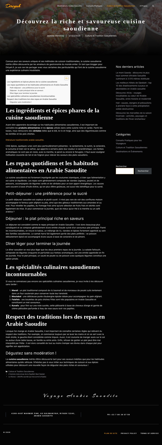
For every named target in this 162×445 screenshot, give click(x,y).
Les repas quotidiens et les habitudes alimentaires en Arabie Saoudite (37, 85)
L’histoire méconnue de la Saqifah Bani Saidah (26, 374)
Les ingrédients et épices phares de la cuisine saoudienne (32, 82)
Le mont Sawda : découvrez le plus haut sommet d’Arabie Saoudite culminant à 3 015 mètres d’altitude (132, 76)
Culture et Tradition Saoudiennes (121, 6)
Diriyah (13, 6)
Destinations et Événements (129, 151)
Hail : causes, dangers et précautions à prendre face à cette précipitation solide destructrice (133, 106)
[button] (153, 5)
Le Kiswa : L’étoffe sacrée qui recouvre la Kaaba (27, 377)
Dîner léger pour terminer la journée (23, 93)
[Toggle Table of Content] (65, 78)
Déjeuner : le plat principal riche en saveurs (26, 90)
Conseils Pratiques (94, 6)
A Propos (143, 6)
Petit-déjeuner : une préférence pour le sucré (27, 88)
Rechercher (121, 166)
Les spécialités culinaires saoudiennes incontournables (31, 96)
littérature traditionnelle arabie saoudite (25, 140)
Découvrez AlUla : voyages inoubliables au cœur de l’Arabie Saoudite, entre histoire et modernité (133, 96)
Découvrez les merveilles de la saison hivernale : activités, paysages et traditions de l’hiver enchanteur (134, 116)
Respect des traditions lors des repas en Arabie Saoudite (32, 99)
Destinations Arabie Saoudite (69, 6)
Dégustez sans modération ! (21, 102)
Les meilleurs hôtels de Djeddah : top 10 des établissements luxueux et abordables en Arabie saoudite (133, 86)
